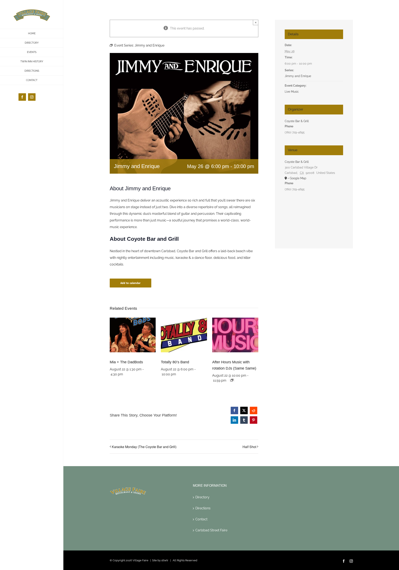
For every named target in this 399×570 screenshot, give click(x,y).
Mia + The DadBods (126, 362)
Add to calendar (130, 283)
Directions (203, 508)
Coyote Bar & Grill (297, 121)
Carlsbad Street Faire (211, 530)
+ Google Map (297, 178)
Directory (202, 497)
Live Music (292, 91)
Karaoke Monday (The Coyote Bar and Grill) (144, 446)
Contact (201, 519)
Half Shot (249, 446)
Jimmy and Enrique (298, 76)
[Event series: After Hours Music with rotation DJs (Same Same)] (231, 380)
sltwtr (164, 560)
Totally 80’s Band (175, 362)
